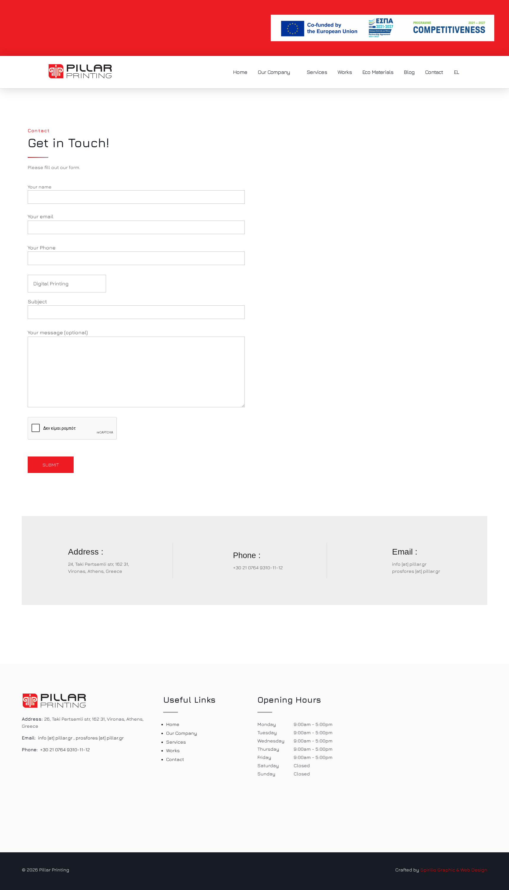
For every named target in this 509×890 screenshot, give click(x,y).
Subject (37, 301)
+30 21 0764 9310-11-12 (258, 567)
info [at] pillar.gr (409, 564)
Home (172, 724)
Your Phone (42, 247)
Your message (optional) (58, 332)
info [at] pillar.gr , (56, 737)
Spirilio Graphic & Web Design (453, 869)
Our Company (181, 733)
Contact (175, 759)
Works (173, 750)
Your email (40, 216)
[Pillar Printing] (80, 71)
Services (176, 742)
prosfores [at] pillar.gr (416, 571)
